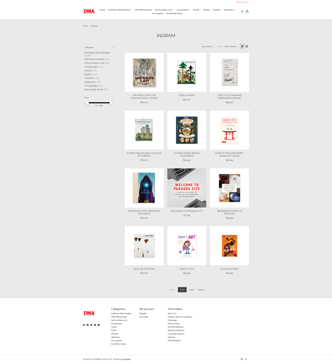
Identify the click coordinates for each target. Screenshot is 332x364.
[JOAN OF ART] (186, 245)
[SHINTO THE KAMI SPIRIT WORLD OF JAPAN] (229, 130)
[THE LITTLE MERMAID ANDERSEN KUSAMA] (229, 72)
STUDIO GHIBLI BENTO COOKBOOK (187, 154)
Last (191, 289)
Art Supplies (158, 13)
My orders (144, 317)
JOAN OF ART (186, 268)
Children (217, 10)
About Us (172, 313)
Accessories (91, 66)
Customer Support (176, 334)
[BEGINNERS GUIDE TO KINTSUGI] (229, 187)
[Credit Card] (241, 359)
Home (102, 10)
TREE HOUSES (187, 95)
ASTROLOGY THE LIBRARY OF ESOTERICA (144, 212)
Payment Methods (175, 327)
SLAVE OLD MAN (229, 268)
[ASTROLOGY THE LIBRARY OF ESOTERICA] (144, 187)
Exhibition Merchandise (97, 52)
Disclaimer (172, 320)
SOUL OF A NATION (144, 268)
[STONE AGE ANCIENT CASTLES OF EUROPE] (144, 130)
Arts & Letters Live (94, 62)
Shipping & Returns (176, 330)
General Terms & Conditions (180, 317)
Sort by (220, 46)
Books (207, 10)
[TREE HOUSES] (186, 72)
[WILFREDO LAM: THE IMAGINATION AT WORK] (144, 72)
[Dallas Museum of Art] (89, 11)
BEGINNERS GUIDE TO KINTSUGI (229, 212)
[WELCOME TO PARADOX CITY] (186, 187)
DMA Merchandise (143, 10)
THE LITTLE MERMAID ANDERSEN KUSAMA (229, 96)
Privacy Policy (174, 323)
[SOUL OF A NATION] (144, 245)
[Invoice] (246, 359)
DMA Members (174, 340)
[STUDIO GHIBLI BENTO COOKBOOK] (186, 130)
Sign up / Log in (242, 2)
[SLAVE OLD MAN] (229, 245)
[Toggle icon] (242, 11)
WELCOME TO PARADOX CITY (187, 211)
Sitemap (171, 337)
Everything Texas (174, 13)
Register (143, 313)
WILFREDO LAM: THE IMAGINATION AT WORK (144, 96)
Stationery (90, 82)
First (182, 289)
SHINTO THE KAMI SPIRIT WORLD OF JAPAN (229, 154)
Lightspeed (126, 359)
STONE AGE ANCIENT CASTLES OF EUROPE (144, 154)
